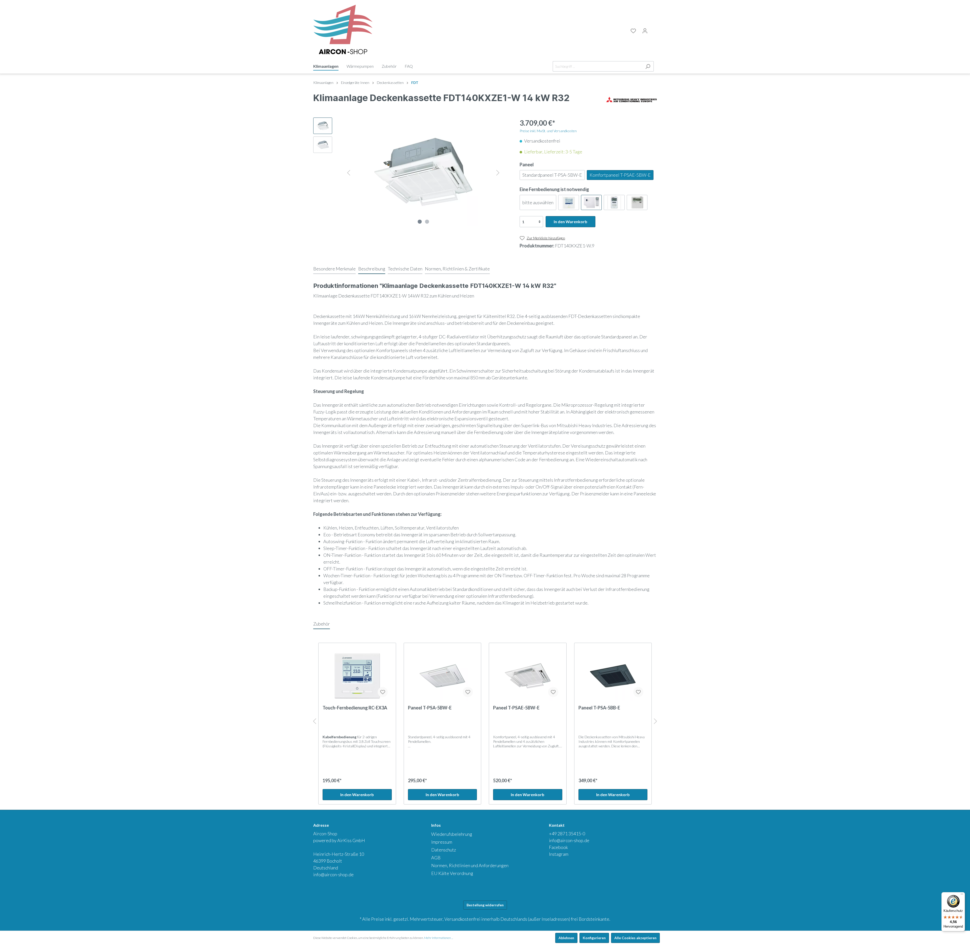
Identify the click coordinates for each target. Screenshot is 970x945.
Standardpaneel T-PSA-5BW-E (552, 175)
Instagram (558, 854)
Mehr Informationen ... (438, 938)
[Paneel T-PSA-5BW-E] (442, 676)
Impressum (441, 842)
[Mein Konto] (645, 31)
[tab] (334, 268)
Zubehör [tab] (321, 624)
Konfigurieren (594, 938)
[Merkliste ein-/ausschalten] (383, 692)
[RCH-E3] (614, 202)
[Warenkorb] (654, 30)
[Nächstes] (498, 172)
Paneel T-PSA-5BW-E (430, 707)
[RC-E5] (637, 202)
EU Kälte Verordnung (452, 873)
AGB (436, 857)
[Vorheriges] (348, 172)
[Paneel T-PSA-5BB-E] (613, 676)
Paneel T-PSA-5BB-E (599, 707)
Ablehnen (566, 938)
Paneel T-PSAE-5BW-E (516, 707)
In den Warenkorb (570, 221)
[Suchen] (648, 66)
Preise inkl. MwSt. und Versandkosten (548, 131)
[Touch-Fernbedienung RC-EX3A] (357, 676)
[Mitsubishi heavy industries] (631, 99)
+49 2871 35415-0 (567, 833)
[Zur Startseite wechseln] (343, 30)
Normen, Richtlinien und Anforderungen (469, 865)
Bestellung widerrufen (485, 905)
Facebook (558, 847)
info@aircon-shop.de (333, 874)
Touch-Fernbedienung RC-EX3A (355, 707)
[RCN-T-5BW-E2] (591, 202)
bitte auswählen (537, 202)
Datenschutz (443, 849)
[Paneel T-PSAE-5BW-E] (527, 676)
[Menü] (962, 895)
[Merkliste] (633, 31)
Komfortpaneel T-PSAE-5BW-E (620, 175)
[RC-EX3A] (568, 202)
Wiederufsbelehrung (451, 834)
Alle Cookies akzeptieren (635, 938)
